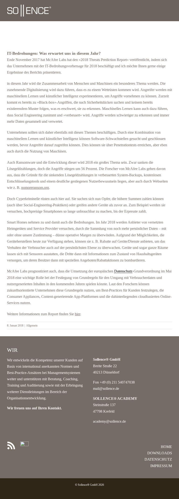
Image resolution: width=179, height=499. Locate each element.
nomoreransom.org (35, 188)
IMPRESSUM (161, 466)
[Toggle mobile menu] (170, 7)
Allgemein (32, 325)
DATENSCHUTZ (158, 459)
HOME (166, 447)
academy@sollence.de (109, 421)
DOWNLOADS (159, 453)
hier (77, 314)
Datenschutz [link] (123, 271)
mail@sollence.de (106, 388)
